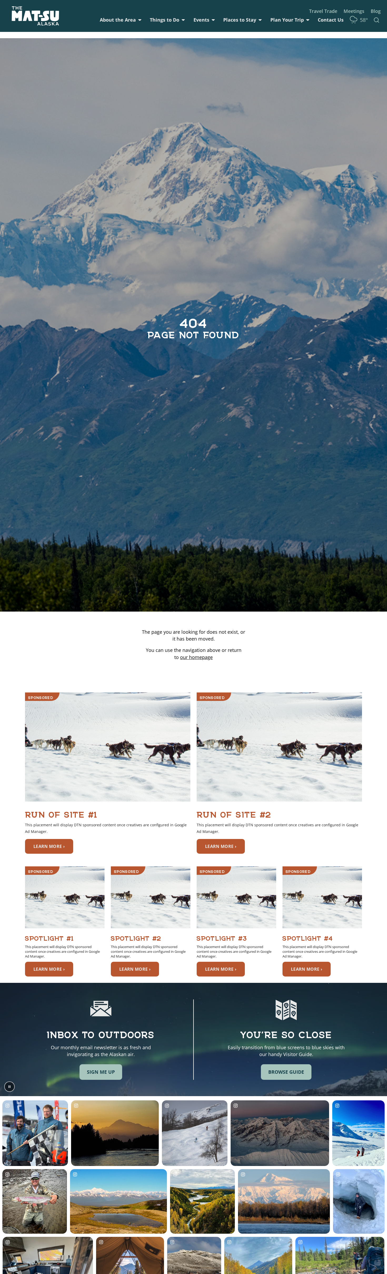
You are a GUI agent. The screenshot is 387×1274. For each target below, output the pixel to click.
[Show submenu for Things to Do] (183, 20)
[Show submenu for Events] (213, 20)
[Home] (35, 16)
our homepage (196, 657)
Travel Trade (323, 11)
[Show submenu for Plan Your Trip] (307, 20)
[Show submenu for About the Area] (139, 20)
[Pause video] (9, 1086)
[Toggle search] (376, 20)
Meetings (354, 11)
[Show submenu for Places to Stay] (260, 20)
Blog (376, 11)
